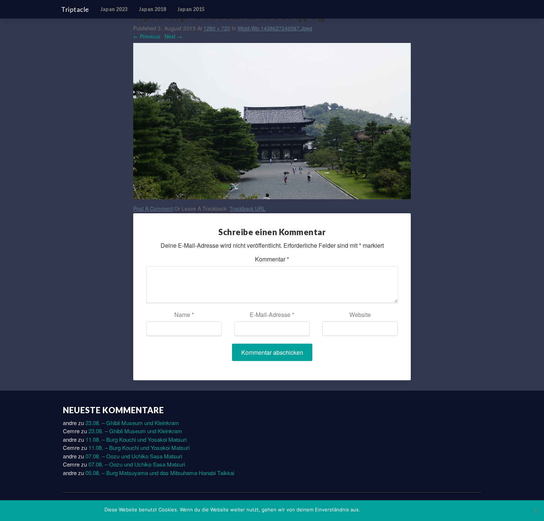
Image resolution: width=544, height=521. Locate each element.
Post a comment (153, 208)
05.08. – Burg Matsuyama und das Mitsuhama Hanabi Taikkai (159, 473)
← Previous (146, 36)
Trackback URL (247, 208)
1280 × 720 (217, 28)
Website (360, 314)
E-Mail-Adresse (272, 314)
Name (184, 314)
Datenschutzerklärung (414, 509)
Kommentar (272, 259)
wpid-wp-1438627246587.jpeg (275, 28)
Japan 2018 (152, 9)
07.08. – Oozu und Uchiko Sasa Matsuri (133, 456)
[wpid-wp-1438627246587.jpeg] (272, 123)
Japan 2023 (114, 9)
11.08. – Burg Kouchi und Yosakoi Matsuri (136, 439)
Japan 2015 (191, 9)
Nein (379, 509)
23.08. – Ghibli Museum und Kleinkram (132, 423)
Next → (173, 36)
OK (367, 509)
